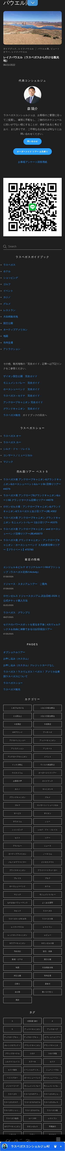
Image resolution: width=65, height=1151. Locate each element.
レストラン (9, 310)
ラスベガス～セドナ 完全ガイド (21, 395)
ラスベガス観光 (11, 415)
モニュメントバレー (48, 894)
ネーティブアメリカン (15, 329)
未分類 (17, 992)
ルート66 (32, 1118)
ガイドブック (10, 49)
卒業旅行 (52, 1126)
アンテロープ (52, 1029)
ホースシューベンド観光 (53, 1078)
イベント (8, 291)
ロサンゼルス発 (47, 943)
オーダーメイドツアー (47, 773)
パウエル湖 (43, 49)
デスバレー (17, 846)
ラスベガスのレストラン (53, 1102)
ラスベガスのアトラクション (32, 1094)
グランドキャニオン (17, 797)
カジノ (7, 297)
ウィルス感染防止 (47, 765)
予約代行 (17, 951)
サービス (17, 813)
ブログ (47, 878)
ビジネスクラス (47, 862)
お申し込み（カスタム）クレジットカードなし (28, 665)
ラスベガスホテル (32, 1110)
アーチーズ (47, 732)
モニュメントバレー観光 (53, 1086)
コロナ (32, 1053)
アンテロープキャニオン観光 (32, 1037)
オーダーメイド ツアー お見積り (32, 151)
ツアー (47, 838)
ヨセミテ (17, 911)
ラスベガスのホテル (32, 1102)
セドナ (17, 838)
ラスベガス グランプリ (16, 612)
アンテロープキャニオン (17, 757)
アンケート (47, 748)
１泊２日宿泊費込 (47, 708)
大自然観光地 (10, 316)
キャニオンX (47, 789)
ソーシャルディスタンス (32, 1070)
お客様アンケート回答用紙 (32, 162)
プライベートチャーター (47, 870)
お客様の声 (17, 781)
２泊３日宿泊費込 (47, 716)
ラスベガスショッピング (12, 1110)
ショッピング (10, 278)
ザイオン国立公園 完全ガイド (20, 376)
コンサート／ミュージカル (17, 455)
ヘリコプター (12, 1078)
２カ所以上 (17, 716)
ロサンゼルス (32, 1126)
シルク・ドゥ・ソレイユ (16, 449)
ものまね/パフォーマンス (17, 903)
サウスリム (17, 821)
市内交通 (8, 342)
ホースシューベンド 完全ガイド (21, 389)
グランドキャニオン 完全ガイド (21, 408)
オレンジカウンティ (12, 1045)
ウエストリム (17, 773)
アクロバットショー (17, 740)
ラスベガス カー (12, 442)
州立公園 (17, 976)
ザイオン (47, 813)
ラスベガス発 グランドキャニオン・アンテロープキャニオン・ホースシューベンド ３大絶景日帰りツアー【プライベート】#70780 (31, 545)
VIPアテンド (17, 732)
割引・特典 (47, 951)
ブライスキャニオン (17, 870)
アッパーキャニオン (48, 740)
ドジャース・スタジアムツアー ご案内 (25, 584)
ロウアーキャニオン (17, 943)
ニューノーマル (52, 1070)
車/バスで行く (47, 992)
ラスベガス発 (47, 919)
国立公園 (8, 323)
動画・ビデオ (17, 959)
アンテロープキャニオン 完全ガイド (23, 402)
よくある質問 (47, 903)
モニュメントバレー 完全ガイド (21, 383)
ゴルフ (7, 284)
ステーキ (32, 1062)
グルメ (7, 304)
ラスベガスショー (13, 683)
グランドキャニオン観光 (53, 1045)
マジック (8, 461)
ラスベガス (9, 265)
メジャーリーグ (12, 1086)
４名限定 (17, 724)
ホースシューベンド (17, 886)
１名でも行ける (17, 708)
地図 (5, 336)
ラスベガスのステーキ (12, 1102)
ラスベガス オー (12, 436)
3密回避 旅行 (32, 1021)
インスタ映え (17, 765)
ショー (47, 821)
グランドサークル (12, 1053)
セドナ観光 (12, 1070)
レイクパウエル (26, 49)
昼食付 (47, 984)
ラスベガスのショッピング (53, 1094)
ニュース (47, 846)
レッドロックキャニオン (17, 935)
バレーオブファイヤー (17, 862)
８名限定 (47, 724)
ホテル (7, 271)
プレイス (17, 878)
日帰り (17, 984)
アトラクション (11, 349)
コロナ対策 (52, 1053)
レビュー (47, 935)
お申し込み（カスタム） (16, 658)
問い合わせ (32, 141)
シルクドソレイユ (12, 1062)
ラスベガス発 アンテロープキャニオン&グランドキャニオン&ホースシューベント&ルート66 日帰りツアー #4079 (32, 484)
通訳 (17, 1000)
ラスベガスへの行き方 (17, 919)
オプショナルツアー (14, 652)
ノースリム (47, 854)
